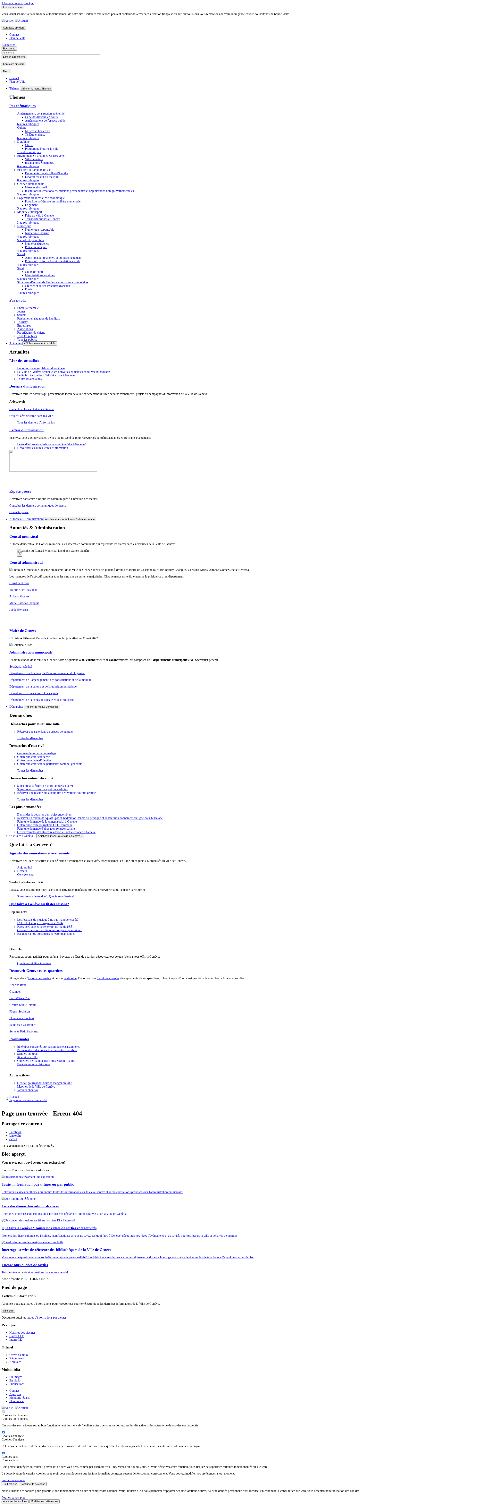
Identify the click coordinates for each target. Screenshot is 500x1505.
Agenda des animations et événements (39, 853)
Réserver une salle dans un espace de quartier (45, 731)
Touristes (22, 322)
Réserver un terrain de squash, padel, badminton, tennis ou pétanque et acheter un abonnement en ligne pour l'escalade (90, 818)
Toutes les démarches (30, 738)
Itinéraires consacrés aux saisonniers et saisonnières (48, 1046)
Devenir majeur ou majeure (42, 176)
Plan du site (16, 1401)
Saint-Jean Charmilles (22, 1024)
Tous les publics (27, 336)
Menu (6, 71)
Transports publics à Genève (42, 219)
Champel (15, 991)
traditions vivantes (108, 978)
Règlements (16, 1358)
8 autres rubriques (28, 180)
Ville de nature (34, 159)
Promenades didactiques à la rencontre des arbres (47, 1050)
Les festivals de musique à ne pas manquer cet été (47, 919)
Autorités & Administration (26, 519)
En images (15, 1377)
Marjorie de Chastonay (23, 589)
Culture (21, 127)
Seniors (21, 315)
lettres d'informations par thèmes (46, 1317)
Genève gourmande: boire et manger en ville (44, 1083)
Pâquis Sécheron (19, 1011)
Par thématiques (22, 106)
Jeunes (21, 311)
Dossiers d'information (27, 386)
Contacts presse (19, 512)
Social (21, 254)
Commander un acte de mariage (36, 753)
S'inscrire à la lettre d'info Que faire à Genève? (46, 896)
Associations (25, 329)
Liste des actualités (24, 361)
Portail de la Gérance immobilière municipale (52, 201)
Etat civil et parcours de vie (34, 169)
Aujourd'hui (24, 867)
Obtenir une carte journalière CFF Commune (44, 825)
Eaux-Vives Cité (19, 998)
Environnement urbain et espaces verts (40, 155)
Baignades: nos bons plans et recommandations (46, 933)
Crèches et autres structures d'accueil (47, 285)
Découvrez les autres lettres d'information (42, 447)
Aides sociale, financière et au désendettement (53, 257)
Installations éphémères (39, 162)
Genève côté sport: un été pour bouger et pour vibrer (49, 930)
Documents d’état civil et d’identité (46, 173)
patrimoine (70, 978)
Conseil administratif (26, 562)
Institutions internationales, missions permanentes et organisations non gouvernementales (79, 190)
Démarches (16, 706)
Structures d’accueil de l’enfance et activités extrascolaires (52, 282)
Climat (29, 145)
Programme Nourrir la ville (41, 148)
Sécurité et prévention (30, 240)
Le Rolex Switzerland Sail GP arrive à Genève (46, 375)
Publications (16, 1384)
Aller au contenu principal (18, 3)
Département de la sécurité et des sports (33, 693)
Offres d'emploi (19, 1354)
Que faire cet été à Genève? (34, 963)
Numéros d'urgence (37, 243)
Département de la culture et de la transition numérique (43, 686)
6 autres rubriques (28, 124)
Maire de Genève (22, 631)
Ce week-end (25, 874)
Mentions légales (19, 1397)
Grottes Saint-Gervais (22, 1004)
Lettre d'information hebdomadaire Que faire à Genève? (51, 444)
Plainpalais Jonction (21, 1018)
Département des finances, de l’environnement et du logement (47, 673)
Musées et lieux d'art (37, 131)
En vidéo (15, 1380)
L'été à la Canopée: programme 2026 (40, 923)
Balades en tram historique (33, 1064)
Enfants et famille (28, 308)
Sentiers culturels (27, 1053)
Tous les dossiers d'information (36, 422)
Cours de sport (34, 271)
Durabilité (23, 141)
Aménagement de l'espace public (45, 120)
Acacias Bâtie (17, 985)
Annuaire (15, 1362)
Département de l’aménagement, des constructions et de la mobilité (50, 679)
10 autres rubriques (29, 152)
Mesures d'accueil (36, 187)
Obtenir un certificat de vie (33, 756)
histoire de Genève (39, 978)
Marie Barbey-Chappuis (24, 603)
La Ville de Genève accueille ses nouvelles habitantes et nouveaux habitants (63, 371)
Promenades (19, 1039)
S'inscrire (8, 1310)
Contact (14, 34)
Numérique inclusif (37, 233)
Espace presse (20, 491)
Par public (17, 300)
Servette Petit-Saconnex (24, 1031)
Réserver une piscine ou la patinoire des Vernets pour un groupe (56, 792)
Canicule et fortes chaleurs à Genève (31, 409)
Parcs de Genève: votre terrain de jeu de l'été (44, 926)
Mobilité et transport (29, 212)
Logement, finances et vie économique (41, 198)
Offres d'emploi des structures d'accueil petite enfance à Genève (56, 832)
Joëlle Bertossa (18, 609)
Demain (22, 871)
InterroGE (15, 1339)
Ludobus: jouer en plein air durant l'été (41, 368)
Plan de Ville (17, 38)
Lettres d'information (26, 430)
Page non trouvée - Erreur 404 (28, 1100)
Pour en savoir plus (13, 1480)
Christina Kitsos (19, 583)
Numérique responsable (39, 229)
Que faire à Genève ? (22, 835)
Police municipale (36, 247)
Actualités (15, 343)
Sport (20, 268)
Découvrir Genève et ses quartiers (35, 971)
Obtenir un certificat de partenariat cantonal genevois (49, 763)
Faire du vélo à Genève (39, 215)
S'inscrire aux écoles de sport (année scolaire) (45, 785)
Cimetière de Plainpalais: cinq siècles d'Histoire (46, 1060)
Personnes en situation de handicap (38, 318)
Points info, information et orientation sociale (52, 261)
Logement (31, 205)
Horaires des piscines (22, 1332)
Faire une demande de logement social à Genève (47, 821)
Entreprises (24, 325)
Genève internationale (30, 183)
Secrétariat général (20, 666)
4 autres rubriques (28, 236)
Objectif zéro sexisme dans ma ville (31, 415)
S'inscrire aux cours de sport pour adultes (42, 789)
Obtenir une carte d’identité (34, 760)
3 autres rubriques (28, 194)
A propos (15, 1394)
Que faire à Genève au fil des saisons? (39, 904)
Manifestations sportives (40, 275)
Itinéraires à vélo (27, 1057)
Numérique (24, 226)
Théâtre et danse (35, 134)
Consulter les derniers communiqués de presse (37, 505)
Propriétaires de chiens (31, 332)
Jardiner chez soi (27, 1090)
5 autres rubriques (28, 208)
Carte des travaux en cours (41, 117)
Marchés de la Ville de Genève (36, 1086)
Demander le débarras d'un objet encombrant (44, 814)
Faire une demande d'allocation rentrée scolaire (46, 828)
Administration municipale (30, 652)
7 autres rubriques (28, 293)
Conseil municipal (23, 536)
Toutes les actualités (29, 379)
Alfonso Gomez (19, 596)
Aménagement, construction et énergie (40, 113)
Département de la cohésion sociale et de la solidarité (41, 699)
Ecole (28, 289)
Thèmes (14, 88)
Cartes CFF (16, 1336)
